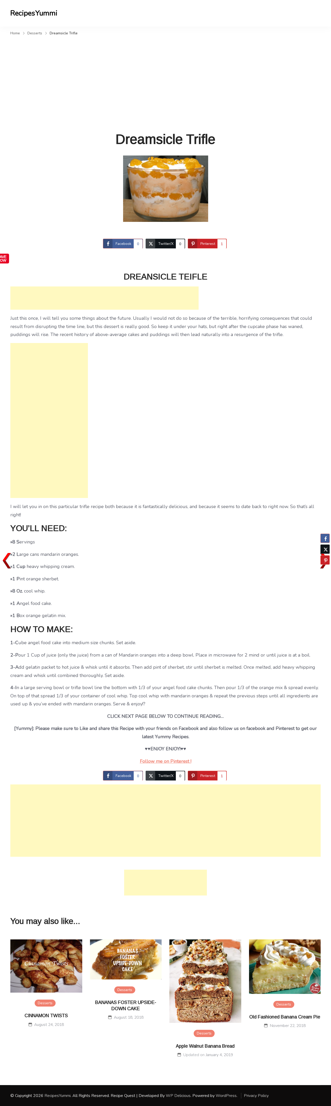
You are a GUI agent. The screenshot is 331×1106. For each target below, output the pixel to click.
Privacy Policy (256, 1096)
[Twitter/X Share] (325, 549)
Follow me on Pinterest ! (165, 761)
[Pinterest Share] (325, 560)
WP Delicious (178, 1096)
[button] (325, 570)
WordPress (226, 1096)
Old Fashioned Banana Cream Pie (284, 1016)
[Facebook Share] (325, 538)
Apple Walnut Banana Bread (205, 1046)
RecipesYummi (33, 13)
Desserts (45, 1003)
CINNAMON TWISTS (46, 1015)
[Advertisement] (165, 76)
